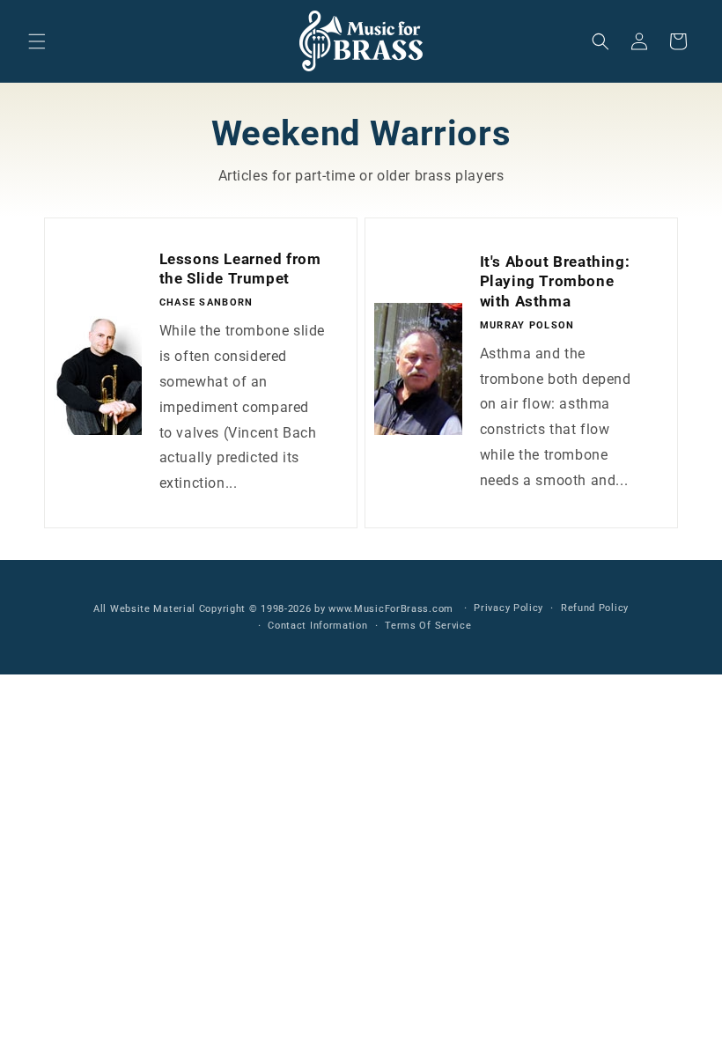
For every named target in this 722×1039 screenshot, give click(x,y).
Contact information (317, 625)
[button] (37, 41)
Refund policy (595, 608)
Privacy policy (508, 608)
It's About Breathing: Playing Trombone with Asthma (555, 281)
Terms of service (428, 625)
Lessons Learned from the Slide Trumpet (240, 268)
